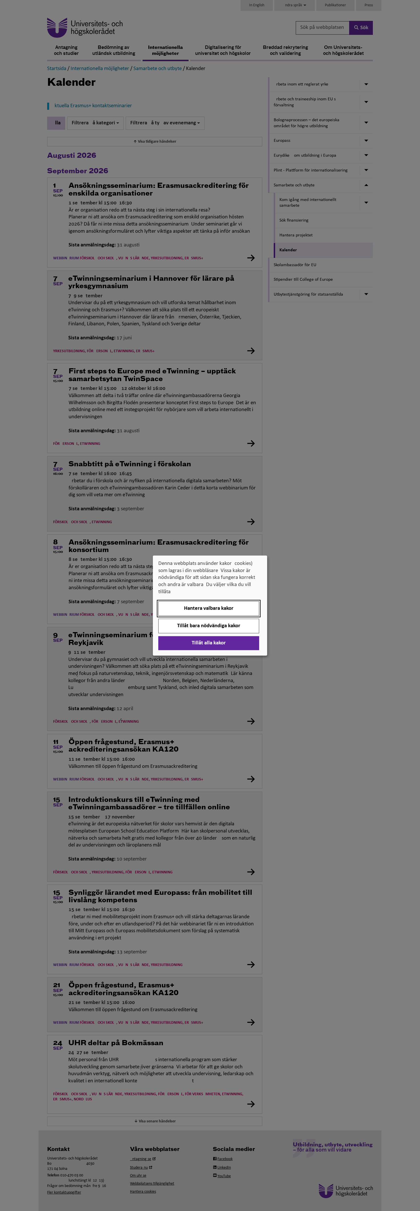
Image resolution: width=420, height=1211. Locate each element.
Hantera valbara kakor (208, 608)
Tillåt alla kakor (209, 643)
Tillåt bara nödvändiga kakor (208, 626)
